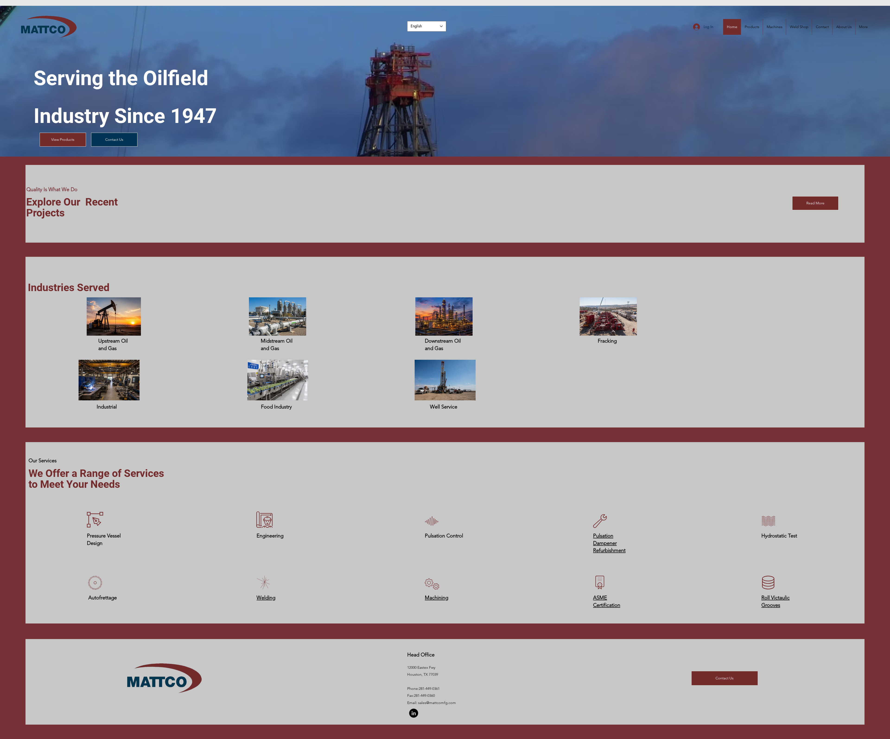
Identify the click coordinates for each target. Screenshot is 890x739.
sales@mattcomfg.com (437, 702)
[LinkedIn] (413, 713)
